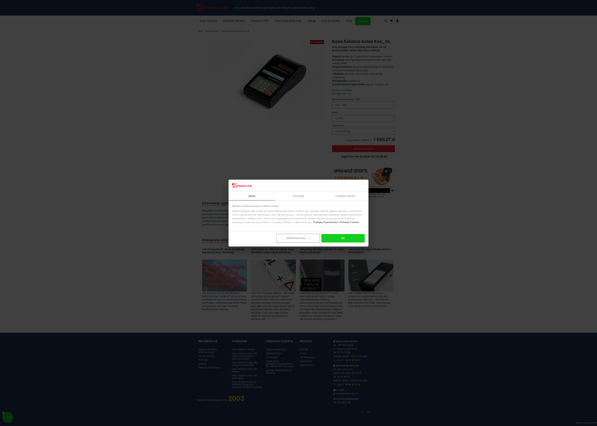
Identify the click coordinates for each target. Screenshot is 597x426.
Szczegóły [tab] (298, 195)
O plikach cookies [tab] (345, 195)
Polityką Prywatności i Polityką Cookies (336, 222)
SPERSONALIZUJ (296, 238)
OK (343, 238)
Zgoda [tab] (251, 195)
